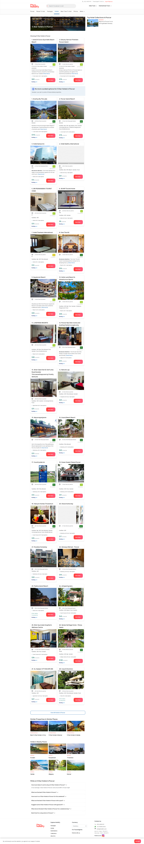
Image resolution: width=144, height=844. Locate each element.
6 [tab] (72, 118)
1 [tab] (42, 61)
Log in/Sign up (108, 1)
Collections (53, 833)
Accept (137, 841)
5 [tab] (45, 61)
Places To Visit (40, 11)
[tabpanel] (43, 53)
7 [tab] (73, 118)
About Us (53, 836)
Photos (76, 11)
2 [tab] (43, 61)
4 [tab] (44, 61)
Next (54, 51)
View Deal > (51, 80)
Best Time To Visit (66, 11)
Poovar (32, 11)
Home (33, 18)
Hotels (57, 11)
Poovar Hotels (39, 18)
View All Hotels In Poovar (58, 712)
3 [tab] (44, 61)
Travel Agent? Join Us (98, 1)
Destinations (54, 831)
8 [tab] (74, 118)
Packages (50, 11)
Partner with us (76, 833)
